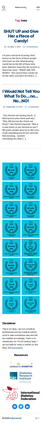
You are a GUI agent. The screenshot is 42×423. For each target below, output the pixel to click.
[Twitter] (21, 406)
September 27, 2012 (14, 107)
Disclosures (17, 347)
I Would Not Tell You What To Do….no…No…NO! (21, 96)
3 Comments (33, 107)
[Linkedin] (27, 406)
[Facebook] (15, 406)
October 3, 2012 (14, 47)
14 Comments (32, 47)
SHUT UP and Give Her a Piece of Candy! (21, 36)
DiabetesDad (15, 418)
